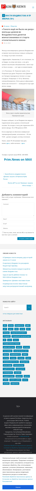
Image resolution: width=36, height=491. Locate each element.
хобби (5, 380)
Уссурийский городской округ (21, 336)
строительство (18, 365)
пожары (13, 358)
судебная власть (9, 369)
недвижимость (15, 354)
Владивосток (19, 325)
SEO (5, 325)
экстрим (6, 383)
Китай (22, 329)
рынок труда (7, 365)
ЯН (4, 340)
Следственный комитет (19, 333)
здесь (8, 143)
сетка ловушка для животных (13, 314)
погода (6, 358)
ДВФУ (28, 325)
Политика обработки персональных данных (17, 445)
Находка (6, 333)
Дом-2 (10, 329)
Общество (13, 26)
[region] (18, 472)
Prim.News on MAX (18, 159)
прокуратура (24, 362)
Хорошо (18, 487)
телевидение (8, 372)
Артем (11, 325)
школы (25, 380)
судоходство (20, 369)
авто (9, 340)
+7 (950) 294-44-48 (24, 436)
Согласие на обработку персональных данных (18, 448)
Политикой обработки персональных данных (16, 476)
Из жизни (6, 26)
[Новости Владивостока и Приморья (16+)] (15, 7)
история (26, 347)
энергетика (14, 383)
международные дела (21, 351)
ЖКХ (16, 329)
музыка (6, 354)
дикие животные (9, 347)
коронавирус (8, 351)
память (25, 354)
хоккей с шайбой (15, 380)
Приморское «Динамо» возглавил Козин (16, 280)
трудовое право (9, 376)
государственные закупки (11, 343)
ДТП (5, 329)
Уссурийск (7, 336)
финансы (19, 376)
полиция (21, 358)
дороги (19, 347)
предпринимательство (11, 362)
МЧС (28, 329)
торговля (17, 372)
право (28, 358)
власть (16, 340)
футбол (27, 376)
